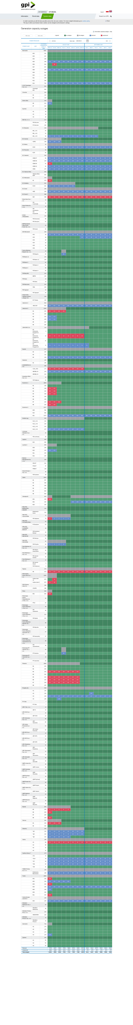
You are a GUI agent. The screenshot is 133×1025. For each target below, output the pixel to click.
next (107, 40)
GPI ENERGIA (42, 12)
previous (54, 40)
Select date (72, 41)
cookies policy (86, 21)
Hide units (28, 35)
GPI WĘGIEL (52, 12)
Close (108, 21)
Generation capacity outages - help (103, 31)
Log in (102, 12)
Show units (40, 35)
